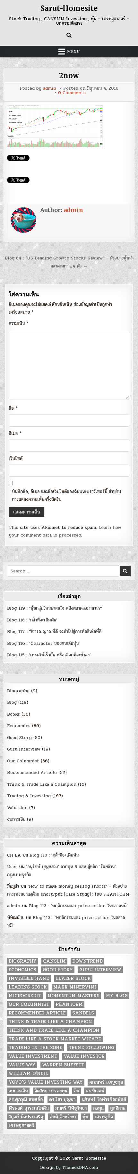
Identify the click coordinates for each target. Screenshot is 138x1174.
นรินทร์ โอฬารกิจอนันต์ (104, 1099)
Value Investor (84, 1056)
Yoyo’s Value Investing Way (46, 1082)
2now (69, 75)
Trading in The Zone (35, 1047)
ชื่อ (13, 408)
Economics (18, 725)
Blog (12, 702)
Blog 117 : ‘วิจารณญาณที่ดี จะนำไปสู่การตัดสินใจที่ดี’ (55, 631)
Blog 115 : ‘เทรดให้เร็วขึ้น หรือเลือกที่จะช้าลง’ (49, 655)
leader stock (73, 978)
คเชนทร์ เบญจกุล (106, 1082)
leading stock (28, 987)
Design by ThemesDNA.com (69, 1167)
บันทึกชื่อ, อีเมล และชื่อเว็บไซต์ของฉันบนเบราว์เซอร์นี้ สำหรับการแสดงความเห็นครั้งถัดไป (66, 495)
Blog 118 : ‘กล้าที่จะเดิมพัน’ (32, 620)
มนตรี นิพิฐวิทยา (71, 1108)
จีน (76, 1091)
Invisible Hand (29, 978)
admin (49, 88)
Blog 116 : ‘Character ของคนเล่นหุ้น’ (43, 643)
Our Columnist (23, 761)
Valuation (17, 807)
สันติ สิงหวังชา (63, 1116)
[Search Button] (69, 35)
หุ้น (85, 1116)
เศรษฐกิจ (104, 1116)
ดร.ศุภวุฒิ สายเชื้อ (26, 1099)
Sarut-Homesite (69, 8)
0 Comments (72, 93)
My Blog (117, 995)
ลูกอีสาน (117, 1108)
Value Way (22, 1065)
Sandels (83, 1013)
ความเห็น (18, 323)
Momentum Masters (73, 995)
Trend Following (91, 1047)
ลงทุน (98, 1108)
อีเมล (15, 433)
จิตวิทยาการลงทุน (50, 1091)
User (12, 866)
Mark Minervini (74, 987)
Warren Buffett (63, 1065)
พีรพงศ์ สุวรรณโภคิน (29, 1108)
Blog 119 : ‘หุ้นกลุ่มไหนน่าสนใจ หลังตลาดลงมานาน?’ (54, 608)
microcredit (25, 995)
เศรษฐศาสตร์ (21, 1125)
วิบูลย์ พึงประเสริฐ (26, 1116)
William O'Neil (28, 1073)
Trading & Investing (29, 795)
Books (13, 714)
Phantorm (69, 1004)
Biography (18, 690)
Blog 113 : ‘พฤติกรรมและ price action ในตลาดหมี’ (78, 905)
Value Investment (33, 1056)
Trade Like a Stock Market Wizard (55, 1039)
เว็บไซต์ (15, 458)
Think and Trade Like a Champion (54, 1030)
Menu (73, 51)
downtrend (87, 961)
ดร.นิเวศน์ (95, 1091)
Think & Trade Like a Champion (41, 784)
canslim (54, 961)
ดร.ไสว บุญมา (62, 1099)
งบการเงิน (16, 819)
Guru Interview (23, 749)
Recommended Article (32, 772)
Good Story (19, 737)
